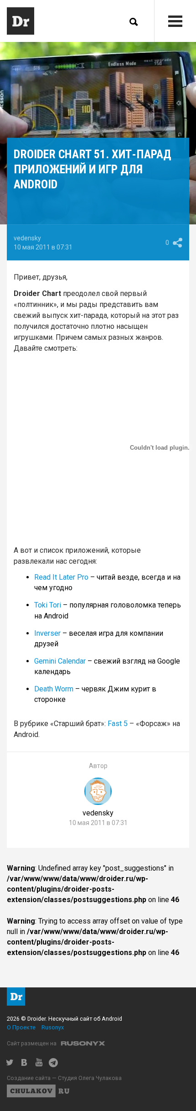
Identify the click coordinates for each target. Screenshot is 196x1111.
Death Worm (53, 689)
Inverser (47, 633)
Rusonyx (52, 1027)
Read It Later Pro (61, 577)
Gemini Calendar (60, 661)
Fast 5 (118, 723)
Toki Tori (47, 605)
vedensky (27, 238)
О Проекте (21, 1027)
